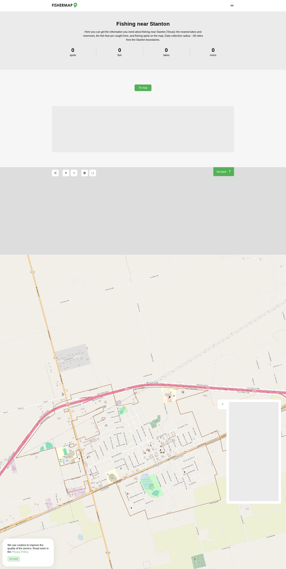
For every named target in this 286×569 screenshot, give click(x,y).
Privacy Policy (20, 551)
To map (143, 87)
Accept (14, 558)
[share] (55, 173)
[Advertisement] (143, 129)
